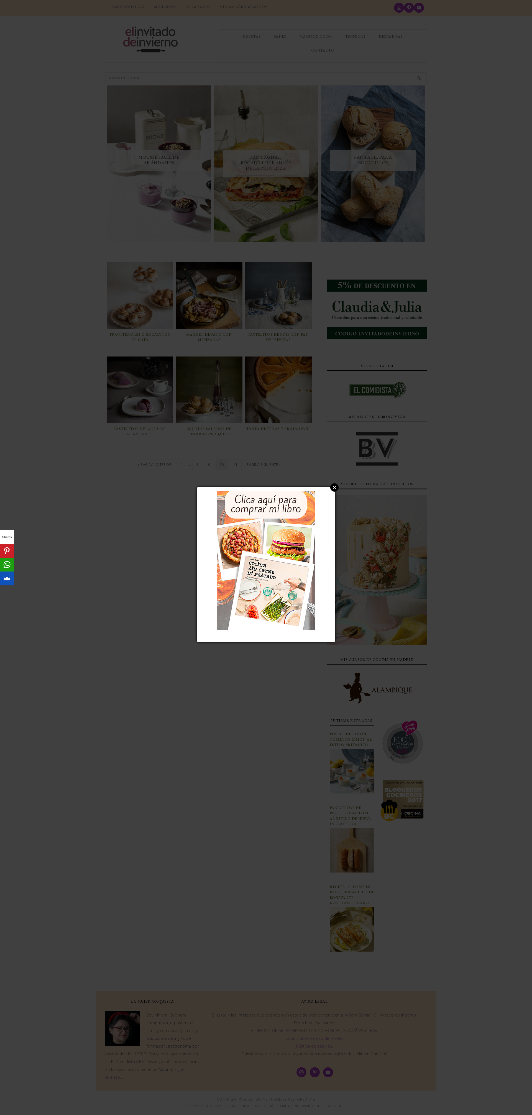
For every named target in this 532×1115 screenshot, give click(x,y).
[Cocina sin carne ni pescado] (266, 627)
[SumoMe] (7, 578)
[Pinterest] (7, 551)
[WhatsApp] (7, 565)
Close (334, 487)
